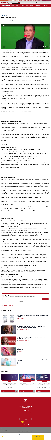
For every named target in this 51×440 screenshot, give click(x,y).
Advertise (25, 400)
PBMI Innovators (20, 5)
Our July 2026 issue (46, 5)
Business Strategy (5, 305)
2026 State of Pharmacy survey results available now (31, 5)
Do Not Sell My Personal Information (25, 406)
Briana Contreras (21, 318)
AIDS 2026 (16, 5)
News (22, 2)
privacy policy (21, 301)
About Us (25, 399)
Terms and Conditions (25, 404)
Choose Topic (5, 5)
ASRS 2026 (40, 5)
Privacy (25, 405)
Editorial (25, 401)
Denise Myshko (20, 362)
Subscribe (44, 299)
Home (19, 431)
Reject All (38, 436)
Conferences (30, 2)
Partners (34, 2)
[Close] (49, 436)
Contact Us (25, 402)
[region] (25, 436)
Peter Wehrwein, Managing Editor (23, 329)
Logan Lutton (20, 351)
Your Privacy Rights (25, 407)
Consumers (11, 305)
